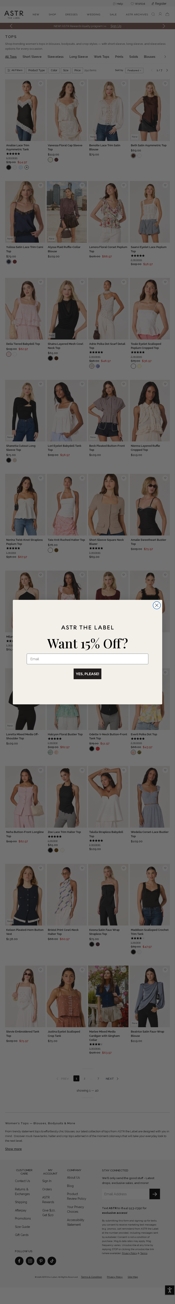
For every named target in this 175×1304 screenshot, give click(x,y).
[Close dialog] (156, 605)
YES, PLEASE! (87, 674)
